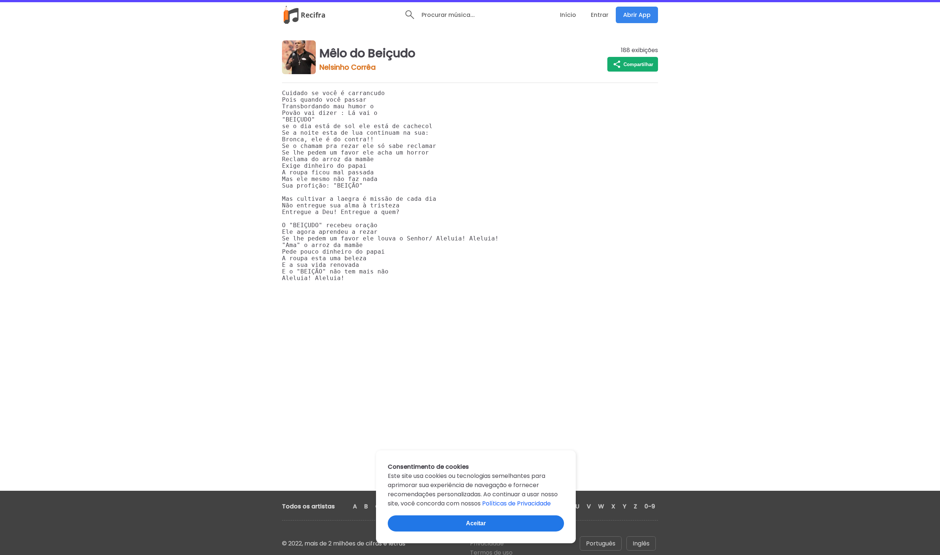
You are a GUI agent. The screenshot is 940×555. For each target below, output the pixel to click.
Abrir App (637, 15)
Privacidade (487, 543)
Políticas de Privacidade (516, 503)
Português (600, 543)
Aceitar (476, 523)
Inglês (641, 543)
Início (568, 15)
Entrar (599, 15)
